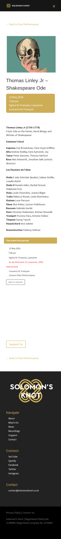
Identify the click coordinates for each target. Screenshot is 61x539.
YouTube (12, 456)
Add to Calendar (16, 282)
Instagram (13, 473)
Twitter (12, 469)
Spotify (12, 460)
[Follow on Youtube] (52, 531)
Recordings (14, 431)
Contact (12, 439)
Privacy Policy (13, 512)
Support (12, 435)
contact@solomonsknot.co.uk (23, 490)
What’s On (13, 422)
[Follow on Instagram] (30, 531)
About (11, 418)
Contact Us (28, 512)
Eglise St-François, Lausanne (26, 105)
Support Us (16, 344)
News (11, 426)
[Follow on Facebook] (35, 531)
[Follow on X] (41, 531)
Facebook (13, 464)
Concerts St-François (21, 109)
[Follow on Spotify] (47, 531)
